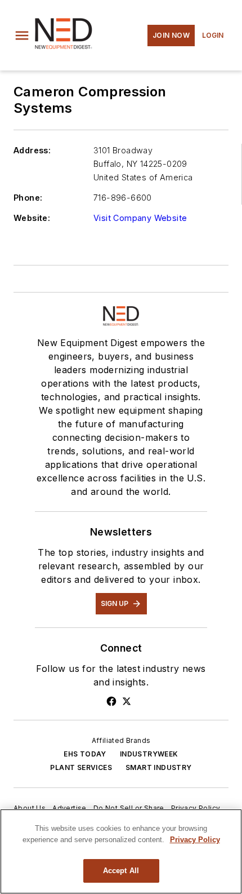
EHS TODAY (85, 754)
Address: (32, 150)
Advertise (69, 808)
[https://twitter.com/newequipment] (126, 701)
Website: (32, 218)
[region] (121, 851)
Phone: (28, 197)
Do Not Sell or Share (128, 808)
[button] (22, 35)
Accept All (121, 870)
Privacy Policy (196, 808)
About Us (30, 808)
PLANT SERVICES (81, 767)
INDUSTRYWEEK (149, 754)
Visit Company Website (140, 218)
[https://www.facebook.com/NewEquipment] (111, 701)
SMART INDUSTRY (159, 767)
